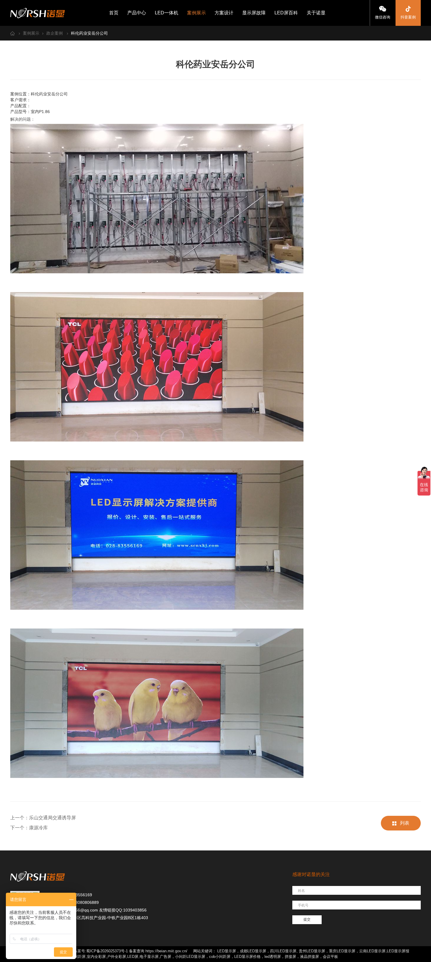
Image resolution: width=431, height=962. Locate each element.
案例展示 (196, 12)
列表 (404, 823)
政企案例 (54, 33)
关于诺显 (316, 12)
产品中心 (136, 12)
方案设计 (224, 12)
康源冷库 (38, 827)
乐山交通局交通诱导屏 (52, 817)
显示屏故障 (254, 12)
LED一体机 (166, 12)
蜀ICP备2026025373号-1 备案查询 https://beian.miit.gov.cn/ (136, 951)
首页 (113, 12)
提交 (306, 919)
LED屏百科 (286, 12)
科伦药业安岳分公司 (89, 33)
